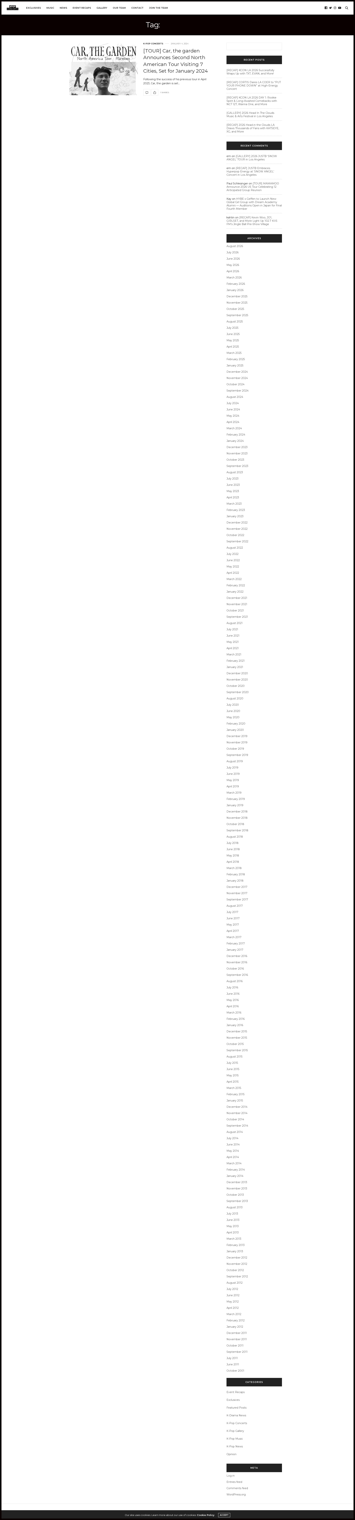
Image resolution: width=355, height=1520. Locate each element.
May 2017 (232, 924)
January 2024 (235, 441)
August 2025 (234, 321)
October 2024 (235, 384)
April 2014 (232, 1157)
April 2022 (232, 572)
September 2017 (237, 899)
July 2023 (232, 478)
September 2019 (237, 755)
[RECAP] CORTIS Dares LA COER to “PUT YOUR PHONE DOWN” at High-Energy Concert (253, 86)
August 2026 (234, 246)
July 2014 (232, 1138)
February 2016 (235, 1019)
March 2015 (233, 1088)
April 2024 (232, 422)
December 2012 (236, 1257)
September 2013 (237, 1201)
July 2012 (232, 1289)
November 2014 (236, 1113)
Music (50, 7)
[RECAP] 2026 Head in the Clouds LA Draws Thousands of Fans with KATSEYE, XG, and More (252, 128)
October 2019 (235, 748)
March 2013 (233, 1238)
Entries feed (234, 1482)
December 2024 (237, 371)
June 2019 (233, 774)
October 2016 (235, 968)
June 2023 (233, 485)
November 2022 (237, 529)
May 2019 (232, 780)
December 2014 (236, 1106)
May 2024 (232, 415)
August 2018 (234, 836)
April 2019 (232, 786)
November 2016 (236, 962)
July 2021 (232, 629)
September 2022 (237, 541)
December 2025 (236, 296)
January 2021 (234, 667)
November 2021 (236, 604)
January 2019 (234, 805)
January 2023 (235, 516)
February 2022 (235, 585)
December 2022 (237, 522)
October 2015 (235, 1044)
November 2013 (236, 1188)
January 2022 (235, 591)
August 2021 (234, 623)
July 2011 (232, 1358)
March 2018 (234, 868)
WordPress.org (236, 1494)
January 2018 (235, 880)
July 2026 (232, 252)
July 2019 (232, 767)
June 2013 (232, 1220)
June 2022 (233, 560)
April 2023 (232, 497)
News (63, 7)
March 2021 (233, 654)
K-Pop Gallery (235, 1431)
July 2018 (232, 843)
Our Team (119, 7)
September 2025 (237, 315)
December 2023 (237, 447)
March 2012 (233, 1314)
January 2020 (235, 730)
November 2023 (237, 453)
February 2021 (235, 660)
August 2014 (234, 1132)
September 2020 (237, 692)
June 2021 (232, 635)
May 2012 (232, 1301)
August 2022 (234, 547)
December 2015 (236, 1031)
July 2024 (232, 403)
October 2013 (235, 1194)
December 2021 (236, 598)
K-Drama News (236, 1415)
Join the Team (158, 7)
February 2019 (235, 799)
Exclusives (33, 7)
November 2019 (236, 742)
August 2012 (234, 1282)
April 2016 (232, 1006)
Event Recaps (82, 7)
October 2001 (235, 1370)
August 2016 (234, 981)
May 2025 (232, 340)
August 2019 (234, 761)
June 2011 (232, 1364)
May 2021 (232, 642)
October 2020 (235, 686)
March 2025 (233, 353)
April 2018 (232, 861)
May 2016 (232, 1000)
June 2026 (233, 258)
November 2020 (237, 679)
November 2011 (236, 1339)
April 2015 (232, 1081)
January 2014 (234, 1176)
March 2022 (234, 579)
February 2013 (235, 1245)
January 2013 (234, 1251)
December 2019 (236, 736)
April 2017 (232, 931)
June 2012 (232, 1295)
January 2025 (234, 365)
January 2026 (235, 290)
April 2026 (232, 271)
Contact (137, 7)
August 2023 (234, 472)
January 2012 (234, 1326)
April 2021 (232, 648)
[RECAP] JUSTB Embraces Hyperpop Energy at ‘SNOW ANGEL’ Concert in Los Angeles (250, 171)
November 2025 (236, 302)
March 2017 (233, 937)
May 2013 (232, 1226)
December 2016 (236, 956)
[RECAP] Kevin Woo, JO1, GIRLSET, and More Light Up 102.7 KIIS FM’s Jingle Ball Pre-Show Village (251, 221)
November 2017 (236, 893)
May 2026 (232, 265)
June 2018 (233, 849)
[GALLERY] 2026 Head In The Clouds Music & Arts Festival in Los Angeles (250, 114)
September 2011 (237, 1352)
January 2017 (234, 949)
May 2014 (232, 1150)
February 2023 (235, 510)
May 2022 (232, 566)
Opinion (231, 1454)
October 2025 (235, 309)
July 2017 (232, 912)
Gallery (102, 7)
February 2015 (235, 1094)
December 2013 (236, 1182)
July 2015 (232, 1063)
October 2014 (235, 1119)
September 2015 (237, 1050)
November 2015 (236, 1037)
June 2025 (233, 334)
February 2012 (235, 1320)
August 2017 (234, 905)
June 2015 (232, 1069)
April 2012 (232, 1308)
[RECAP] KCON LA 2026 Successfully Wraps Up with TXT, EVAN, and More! (250, 72)
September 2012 (237, 1276)
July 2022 (232, 554)
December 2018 (237, 811)
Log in (230, 1475)
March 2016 (233, 1012)
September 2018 (237, 830)
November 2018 (237, 817)
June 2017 (233, 918)
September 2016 (237, 975)
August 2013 (234, 1207)
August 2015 (234, 1056)
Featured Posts (236, 1407)
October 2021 (235, 610)
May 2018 (232, 855)
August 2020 (234, 698)
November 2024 (237, 378)
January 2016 (234, 1025)
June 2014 (233, 1144)
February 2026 (235, 283)
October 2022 (235, 535)
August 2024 (234, 397)
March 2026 (234, 277)
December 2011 (236, 1333)
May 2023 (232, 491)
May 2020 (232, 717)
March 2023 (234, 503)
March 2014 (233, 1163)
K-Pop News (234, 1446)
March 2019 (233, 792)
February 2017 (235, 943)
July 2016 (232, 987)
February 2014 (235, 1169)
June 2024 (233, 409)
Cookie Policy (205, 1515)
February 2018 (235, 874)
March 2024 (234, 428)
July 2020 (232, 704)
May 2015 (232, 1075)
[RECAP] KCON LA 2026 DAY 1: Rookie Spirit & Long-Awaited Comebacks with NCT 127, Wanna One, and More (251, 101)
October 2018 (235, 824)
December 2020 (237, 673)
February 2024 (235, 434)
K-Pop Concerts (153, 44)
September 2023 (237, 466)
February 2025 (235, 359)
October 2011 (235, 1345)
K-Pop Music (234, 1438)
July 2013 (232, 1213)
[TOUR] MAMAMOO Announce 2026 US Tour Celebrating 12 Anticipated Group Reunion (252, 187)
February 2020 (235, 723)
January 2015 (234, 1100)
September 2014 (237, 1125)
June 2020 (233, 711)
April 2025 (232, 346)
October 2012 (235, 1270)
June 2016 (232, 993)
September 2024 (237, 390)
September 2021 (237, 616)
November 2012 (236, 1264)
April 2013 (232, 1232)
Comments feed (237, 1488)
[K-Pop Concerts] (13, 8)
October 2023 (235, 459)
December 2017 (236, 887)
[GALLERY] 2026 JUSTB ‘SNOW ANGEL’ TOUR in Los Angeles (251, 157)
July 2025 (232, 327)
